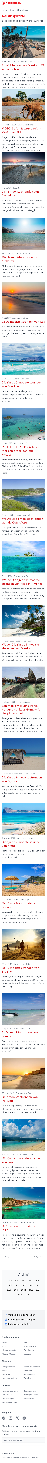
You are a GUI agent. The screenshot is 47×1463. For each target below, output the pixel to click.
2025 (20, 1295)
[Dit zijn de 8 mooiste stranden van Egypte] (23, 754)
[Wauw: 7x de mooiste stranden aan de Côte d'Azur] (23, 495)
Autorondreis (29, 1374)
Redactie (16, 188)
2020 (9, 1290)
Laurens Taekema (24, 62)
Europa (5, 1346)
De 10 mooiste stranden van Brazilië (20, 970)
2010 (10, 1280)
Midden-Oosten (9, 1354)
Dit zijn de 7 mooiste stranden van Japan (22, 1160)
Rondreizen (7, 1395)
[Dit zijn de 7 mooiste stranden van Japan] (23, 1135)
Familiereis (28, 1371)
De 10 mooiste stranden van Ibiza (20, 1228)
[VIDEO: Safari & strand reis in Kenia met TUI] (23, 105)
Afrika (4, 1343)
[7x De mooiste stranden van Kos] (23, 298)
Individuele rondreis (32, 1367)
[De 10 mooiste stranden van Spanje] (23, 880)
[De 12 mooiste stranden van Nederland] (23, 168)
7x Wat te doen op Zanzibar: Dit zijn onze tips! (23, 67)
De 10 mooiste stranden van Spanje (20, 905)
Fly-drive (6, 1371)
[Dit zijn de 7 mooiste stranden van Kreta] (23, 819)
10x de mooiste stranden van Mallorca (21, 259)
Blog (12, 10)
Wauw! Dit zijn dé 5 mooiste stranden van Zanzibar (20, 646)
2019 (37, 1285)
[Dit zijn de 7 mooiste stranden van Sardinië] (23, 359)
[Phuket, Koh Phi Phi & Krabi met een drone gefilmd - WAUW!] (23, 424)
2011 (16, 1280)
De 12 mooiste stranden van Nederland (20, 193)
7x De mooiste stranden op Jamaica (20, 1034)
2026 (27, 1295)
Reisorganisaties (31, 1395)
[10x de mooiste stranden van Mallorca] (23, 234)
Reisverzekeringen (9, 1402)
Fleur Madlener (23, 702)
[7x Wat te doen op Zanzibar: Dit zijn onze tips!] (23, 42)
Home (5, 10)
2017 (23, 1285)
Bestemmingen (30, 1391)
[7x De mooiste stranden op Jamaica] (23, 1009)
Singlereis (6, 1374)
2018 (30, 1285)
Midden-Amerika (9, 1350)
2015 (9, 1285)
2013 (30, 1280)
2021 (16, 1290)
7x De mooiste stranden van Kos (23, 321)
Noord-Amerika (30, 1346)
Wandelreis (28, 1378)
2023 (31, 1290)
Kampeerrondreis (9, 1378)
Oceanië (27, 1354)
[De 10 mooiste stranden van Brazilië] (23, 944)
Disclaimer (24, 1458)
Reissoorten (29, 1399)
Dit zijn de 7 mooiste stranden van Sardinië (22, 384)
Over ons (6, 1458)
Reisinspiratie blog (10, 1391)
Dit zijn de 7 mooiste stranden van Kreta (22, 844)
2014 (37, 1280)
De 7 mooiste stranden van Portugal (20, 1099)
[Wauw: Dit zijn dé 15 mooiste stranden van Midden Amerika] (23, 557)
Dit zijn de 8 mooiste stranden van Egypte (22, 779)
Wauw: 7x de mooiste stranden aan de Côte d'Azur (22, 520)
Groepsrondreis (8, 1367)
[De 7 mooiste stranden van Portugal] (23, 1074)
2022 (23, 1290)
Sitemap (34, 1458)
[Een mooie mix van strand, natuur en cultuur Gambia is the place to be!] (23, 682)
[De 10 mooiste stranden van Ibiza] (23, 1203)
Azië (25, 1343)
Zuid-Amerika (29, 1350)
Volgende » (38, 1257)
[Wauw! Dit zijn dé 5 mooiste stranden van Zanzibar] (23, 621)
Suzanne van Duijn (21, 253)
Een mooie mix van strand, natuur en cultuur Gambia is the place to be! (21, 709)
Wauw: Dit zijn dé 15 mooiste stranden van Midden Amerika (22, 582)
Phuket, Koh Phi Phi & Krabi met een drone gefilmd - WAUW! (20, 451)
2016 (16, 1285)
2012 (23, 1280)
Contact (15, 1458)
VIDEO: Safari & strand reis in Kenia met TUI (21, 130)
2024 (38, 1290)
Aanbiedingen (8, 1399)
